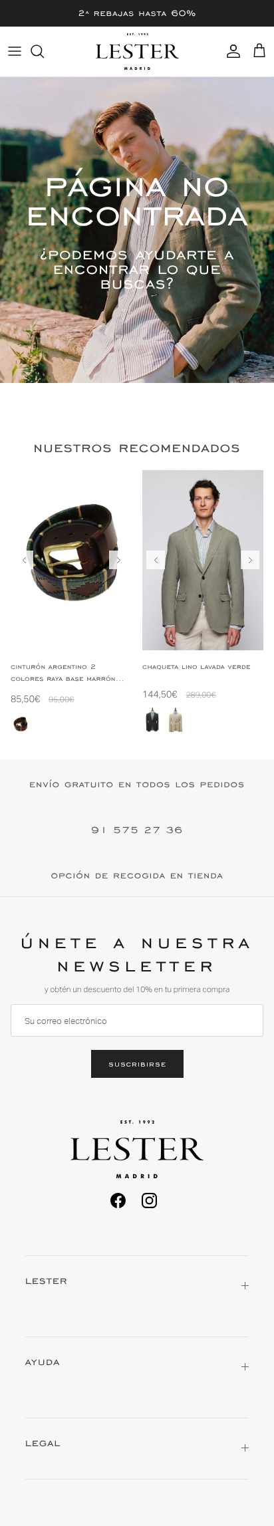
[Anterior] (24, 560)
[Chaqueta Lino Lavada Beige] (176, 720)
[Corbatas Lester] (137, 51)
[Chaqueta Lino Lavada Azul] (152, 720)
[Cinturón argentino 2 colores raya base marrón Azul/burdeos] (21, 724)
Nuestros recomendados (136, 448)
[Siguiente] (118, 560)
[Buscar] (44, 51)
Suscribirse (137, 1064)
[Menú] (14, 51)
